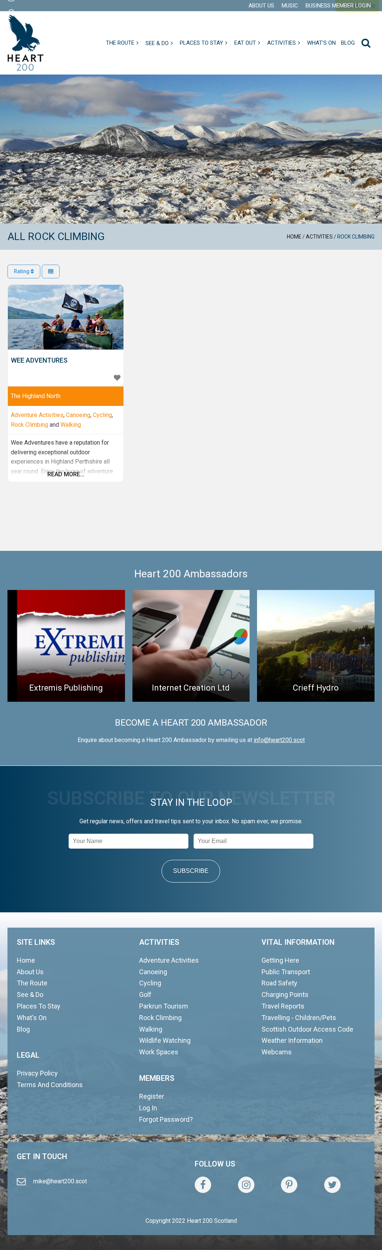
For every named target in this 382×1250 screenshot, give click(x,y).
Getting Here (280, 960)
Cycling (102, 415)
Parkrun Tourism (163, 1006)
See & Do (30, 994)
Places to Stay (38, 1006)
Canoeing (78, 415)
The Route (32, 983)
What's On (32, 1018)
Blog (23, 1029)
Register (151, 1096)
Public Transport (286, 972)
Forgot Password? (166, 1119)
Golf (145, 994)
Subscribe (191, 871)
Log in (148, 1108)
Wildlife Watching (165, 1040)
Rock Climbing (29, 424)
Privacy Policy (37, 1073)
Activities (319, 237)
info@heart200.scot (279, 740)
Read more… (65, 474)
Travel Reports (283, 1006)
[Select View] (51, 271)
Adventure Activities (37, 415)
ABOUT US (261, 5)
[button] (123, 43)
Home (294, 237)
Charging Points (285, 994)
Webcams (277, 1052)
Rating (22, 271)
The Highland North (35, 396)
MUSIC (290, 5)
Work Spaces (158, 1052)
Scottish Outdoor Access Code (307, 1029)
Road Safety (279, 983)
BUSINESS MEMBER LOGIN (338, 5)
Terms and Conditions (50, 1085)
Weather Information (292, 1040)
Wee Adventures (39, 360)
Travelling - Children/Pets (299, 1018)
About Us (30, 972)
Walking (70, 424)
